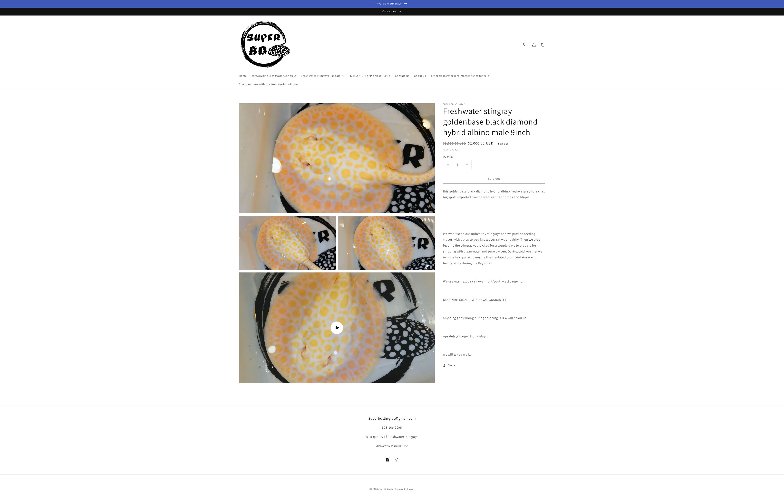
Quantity (448, 157)
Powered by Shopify (405, 489)
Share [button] (451, 365)
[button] (525, 44)
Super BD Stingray (386, 489)
